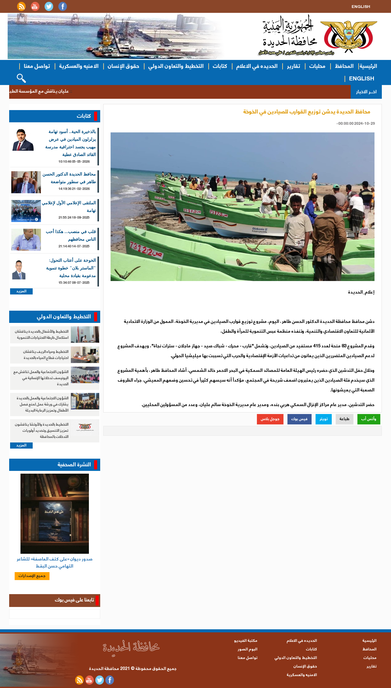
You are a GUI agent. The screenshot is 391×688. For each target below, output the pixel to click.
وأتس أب (368, 419)
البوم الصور (248, 649)
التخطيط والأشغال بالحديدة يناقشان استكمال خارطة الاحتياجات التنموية (41, 334)
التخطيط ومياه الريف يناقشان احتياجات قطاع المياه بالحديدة (45, 354)
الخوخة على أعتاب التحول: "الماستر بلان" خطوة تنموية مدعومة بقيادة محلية (71, 268)
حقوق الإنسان (123, 66)
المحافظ (344, 66)
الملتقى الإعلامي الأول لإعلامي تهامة (69, 207)
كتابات (220, 66)
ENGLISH (361, 79)
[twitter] (48, 9)
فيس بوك (299, 419)
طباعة (344, 419)
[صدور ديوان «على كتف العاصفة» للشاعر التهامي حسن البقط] (54, 514)
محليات (317, 66)
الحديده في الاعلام (257, 66)
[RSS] (21, 9)
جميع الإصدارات (32, 575)
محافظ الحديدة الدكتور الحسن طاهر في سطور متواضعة (69, 178)
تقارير (293, 66)
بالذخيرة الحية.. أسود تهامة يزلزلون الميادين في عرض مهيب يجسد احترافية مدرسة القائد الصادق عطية (70, 143)
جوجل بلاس (270, 419)
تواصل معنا (37, 66)
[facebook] (62, 9)
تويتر (324, 419)
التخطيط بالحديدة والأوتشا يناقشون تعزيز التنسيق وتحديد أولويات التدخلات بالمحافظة (41, 430)
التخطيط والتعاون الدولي (176, 66)
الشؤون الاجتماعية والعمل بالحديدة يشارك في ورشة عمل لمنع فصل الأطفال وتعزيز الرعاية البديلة (42, 404)
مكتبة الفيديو (246, 640)
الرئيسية (368, 66)
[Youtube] (35, 9)
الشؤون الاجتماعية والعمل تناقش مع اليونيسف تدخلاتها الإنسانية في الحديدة (40, 378)
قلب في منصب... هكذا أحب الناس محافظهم (71, 235)
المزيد (21, 291)
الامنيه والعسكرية (79, 66)
